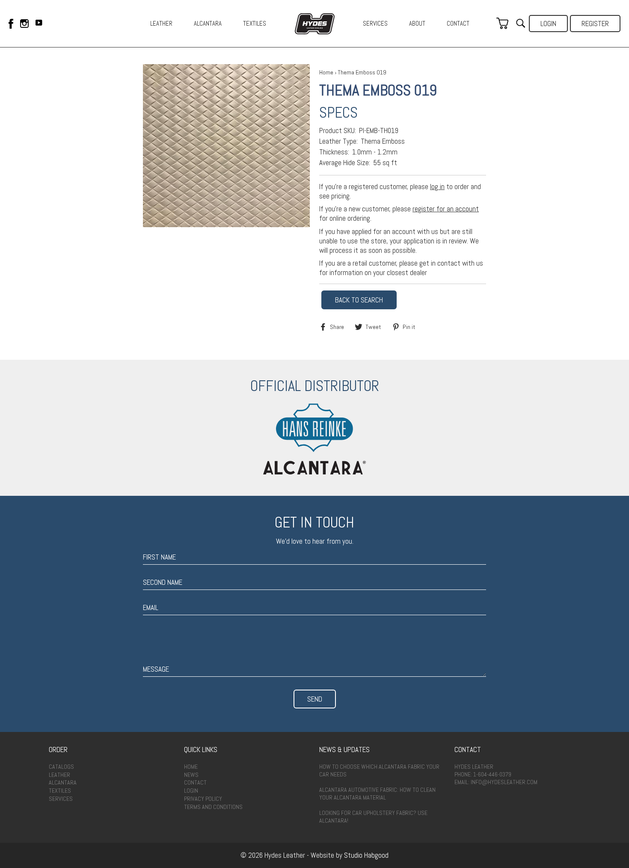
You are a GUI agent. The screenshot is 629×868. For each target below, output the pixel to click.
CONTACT (458, 23)
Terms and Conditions (213, 807)
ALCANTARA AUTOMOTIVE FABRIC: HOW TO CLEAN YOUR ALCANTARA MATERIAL (377, 793)
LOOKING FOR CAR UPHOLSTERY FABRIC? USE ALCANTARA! (373, 816)
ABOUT (417, 23)
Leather (59, 775)
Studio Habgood (366, 855)
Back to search (359, 300)
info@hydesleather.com (504, 782)
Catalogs (61, 766)
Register (595, 23)
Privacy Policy (203, 799)
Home (326, 72)
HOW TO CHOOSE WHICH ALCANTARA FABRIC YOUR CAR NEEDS (379, 770)
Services (61, 799)
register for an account (445, 208)
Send (314, 699)
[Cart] (502, 23)
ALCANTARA (208, 23)
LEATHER (161, 23)
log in (437, 186)
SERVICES (375, 23)
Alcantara (63, 782)
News (191, 775)
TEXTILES (254, 23)
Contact (195, 782)
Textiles (60, 790)
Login (548, 23)
